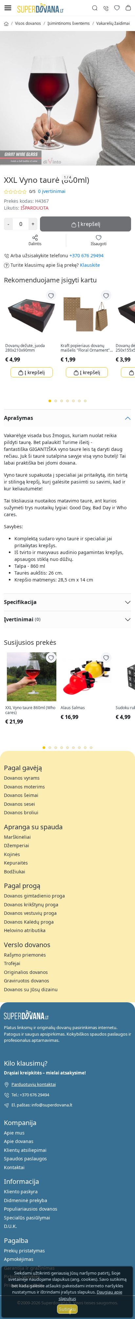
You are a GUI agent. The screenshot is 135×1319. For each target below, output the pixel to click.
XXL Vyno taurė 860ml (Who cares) (30, 710)
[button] (128, 8)
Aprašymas (18, 417)
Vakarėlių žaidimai (113, 23)
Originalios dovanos (26, 972)
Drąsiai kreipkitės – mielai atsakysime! (45, 1073)
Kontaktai (14, 1167)
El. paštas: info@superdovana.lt (41, 1105)
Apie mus (14, 1133)
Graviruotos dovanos (26, 980)
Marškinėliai (17, 837)
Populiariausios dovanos (30, 1209)
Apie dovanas (18, 1141)
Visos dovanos (28, 23)
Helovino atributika (25, 930)
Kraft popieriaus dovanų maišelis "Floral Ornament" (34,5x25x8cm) (85, 348)
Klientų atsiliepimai (25, 1150)
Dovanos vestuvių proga (30, 913)
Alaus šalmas (73, 708)
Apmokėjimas (18, 1259)
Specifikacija (20, 602)
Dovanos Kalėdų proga (29, 922)
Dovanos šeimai (21, 795)
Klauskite (90, 265)
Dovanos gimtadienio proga (34, 896)
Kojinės (12, 854)
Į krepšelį (34, 372)
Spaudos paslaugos (25, 1158)
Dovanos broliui (21, 812)
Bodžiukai (14, 871)
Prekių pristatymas (24, 1250)
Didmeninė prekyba (25, 1200)
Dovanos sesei (19, 804)
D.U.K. (10, 1226)
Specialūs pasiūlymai (27, 1218)
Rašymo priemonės (25, 955)
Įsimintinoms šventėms (69, 23)
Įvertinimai (22, 619)
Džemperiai (16, 845)
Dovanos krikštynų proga (31, 904)
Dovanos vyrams (22, 778)
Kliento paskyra (21, 1191)
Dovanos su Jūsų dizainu (31, 989)
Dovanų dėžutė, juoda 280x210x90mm (25, 348)
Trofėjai (12, 963)
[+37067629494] (106, 7)
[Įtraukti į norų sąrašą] (51, 295)
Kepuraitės (16, 863)
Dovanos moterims (24, 787)
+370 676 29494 (86, 255)
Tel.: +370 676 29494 (30, 1095)
